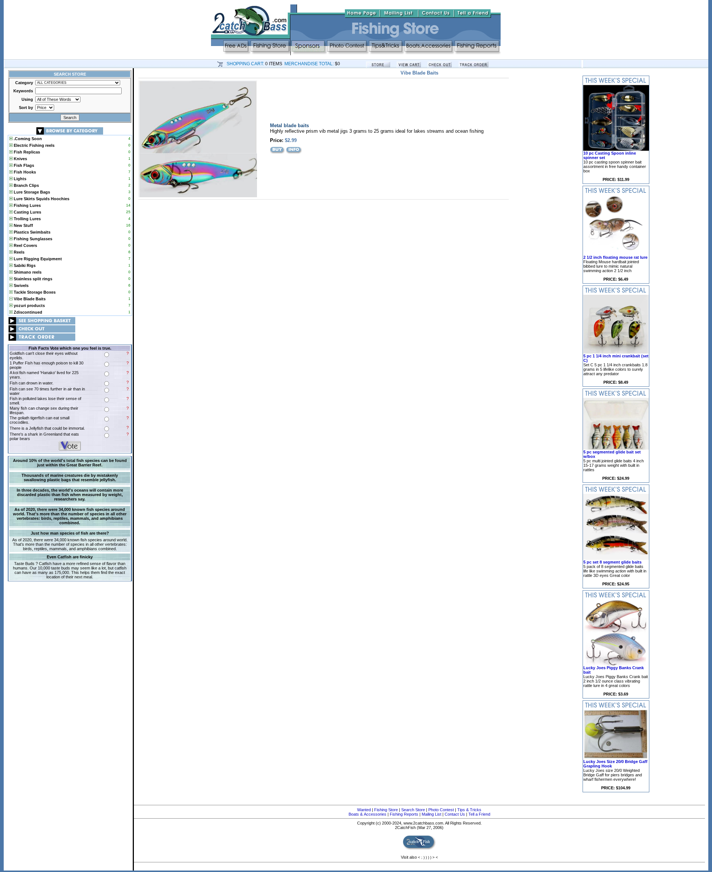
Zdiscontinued (27, 312)
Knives (20, 158)
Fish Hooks (24, 172)
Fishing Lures (27, 205)
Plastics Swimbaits (31, 232)
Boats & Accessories (367, 814)
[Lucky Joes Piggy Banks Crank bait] (616, 664)
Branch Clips (26, 185)
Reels (18, 252)
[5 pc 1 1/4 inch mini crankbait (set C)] (616, 352)
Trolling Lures (27, 219)
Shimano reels (27, 272)
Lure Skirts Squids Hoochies (41, 198)
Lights (19, 178)
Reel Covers (25, 245)
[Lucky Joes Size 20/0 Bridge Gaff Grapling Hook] (616, 758)
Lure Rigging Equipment (37, 259)
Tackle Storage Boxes (34, 292)
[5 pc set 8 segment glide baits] (616, 558)
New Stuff (23, 225)
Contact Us (455, 814)
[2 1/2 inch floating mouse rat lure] (616, 253)
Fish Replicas (26, 152)
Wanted (364, 809)
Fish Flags (23, 165)
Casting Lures (27, 212)
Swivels (21, 285)
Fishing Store (386, 809)
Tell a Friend (479, 814)
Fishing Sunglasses (32, 239)
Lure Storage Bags (31, 192)
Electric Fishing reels (34, 145)
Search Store (413, 809)
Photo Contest (441, 809)
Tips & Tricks (469, 809)
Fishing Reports (404, 814)
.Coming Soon (27, 138)
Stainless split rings (32, 279)
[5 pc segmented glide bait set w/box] (616, 448)
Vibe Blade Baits (29, 299)
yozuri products (29, 305)
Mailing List (431, 814)
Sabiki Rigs (24, 265)
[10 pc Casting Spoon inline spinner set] (616, 149)
